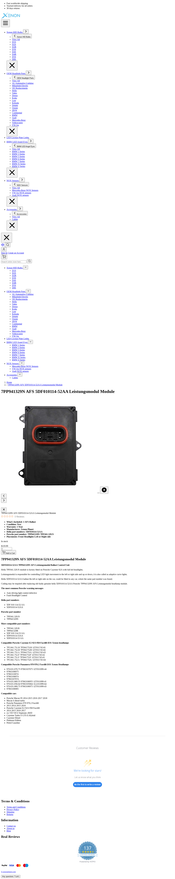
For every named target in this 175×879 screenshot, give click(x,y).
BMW (15, 326)
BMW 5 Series (18, 350)
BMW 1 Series (18, 345)
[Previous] (4, 496)
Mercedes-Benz (19, 331)
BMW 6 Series (18, 352)
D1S (14, 270)
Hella (14, 301)
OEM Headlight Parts (16, 73)
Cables (15, 377)
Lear (14, 311)
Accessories (12, 209)
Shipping (10, 812)
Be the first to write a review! (87, 784)
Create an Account (16, 253)
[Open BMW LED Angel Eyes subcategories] (30, 141)
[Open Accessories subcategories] (20, 209)
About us (10, 828)
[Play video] (104, 490)
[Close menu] (12, 66)
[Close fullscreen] (4, 509)
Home (9, 382)
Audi (14, 329)
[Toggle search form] (7, 245)
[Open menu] (5, 23)
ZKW (14, 321)
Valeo (14, 304)
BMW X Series (18, 357)
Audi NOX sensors (20, 371)
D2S (14, 273)
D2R (14, 275)
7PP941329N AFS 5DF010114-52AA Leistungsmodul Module (35, 385)
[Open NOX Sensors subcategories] (22, 180)
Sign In (4, 253)
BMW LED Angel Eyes (17, 142)
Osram (15, 319)
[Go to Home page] (20, 18)
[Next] (4, 500)
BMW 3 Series (18, 347)
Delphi (15, 316)
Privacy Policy (13, 809)
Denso (15, 306)
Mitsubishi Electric (20, 297)
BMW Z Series (18, 360)
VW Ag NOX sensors (21, 369)
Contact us (11, 826)
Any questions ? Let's (10, 876)
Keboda (15, 314)
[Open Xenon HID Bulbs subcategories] (26, 31)
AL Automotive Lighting (22, 294)
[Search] (29, 261)
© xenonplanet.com (8, 872)
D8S (14, 288)
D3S (14, 278)
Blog (9, 831)
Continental (17, 324)
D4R (14, 283)
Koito (14, 309)
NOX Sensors (13, 180)
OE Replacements (20, 299)
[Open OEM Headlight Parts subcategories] (28, 73)
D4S (14, 280)
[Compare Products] (3, 245)
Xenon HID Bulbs (15, 32)
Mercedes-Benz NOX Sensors (25, 366)
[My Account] (4, 249)
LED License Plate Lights (18, 137)
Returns (10, 814)
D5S (14, 285)
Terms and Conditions (16, 807)
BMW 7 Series (18, 355)
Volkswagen (17, 334)
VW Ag (15, 336)
